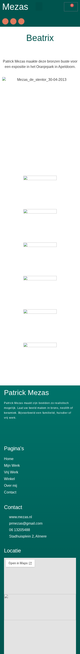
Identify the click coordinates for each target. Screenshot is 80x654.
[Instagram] (13, 21)
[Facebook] (5, 21)
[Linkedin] (21, 21)
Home (9, 459)
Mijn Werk (12, 465)
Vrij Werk (11, 472)
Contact (10, 492)
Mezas (15, 7)
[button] (39, 6)
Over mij (10, 485)
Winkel (9, 479)
